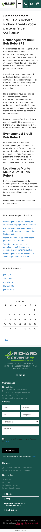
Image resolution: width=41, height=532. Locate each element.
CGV (7, 442)
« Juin (5, 340)
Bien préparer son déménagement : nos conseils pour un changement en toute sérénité (19, 231)
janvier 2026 (8, 290)
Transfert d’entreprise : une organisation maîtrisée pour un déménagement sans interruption (17, 247)
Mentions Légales (9, 523)
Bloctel (34, 456)
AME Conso (11, 510)
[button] (19, 4)
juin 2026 (7, 275)
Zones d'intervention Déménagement (15, 504)
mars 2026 (8, 282)
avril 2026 (7, 278)
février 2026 (8, 286)
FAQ (8, 499)
